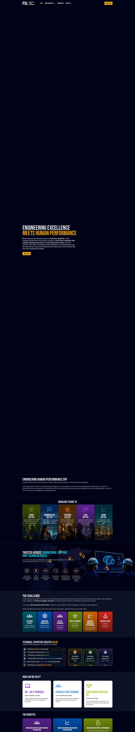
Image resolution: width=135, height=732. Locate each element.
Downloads (60, 3)
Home (41, 3)
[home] (28, 3)
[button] (50, 3)
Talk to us (108, 3)
